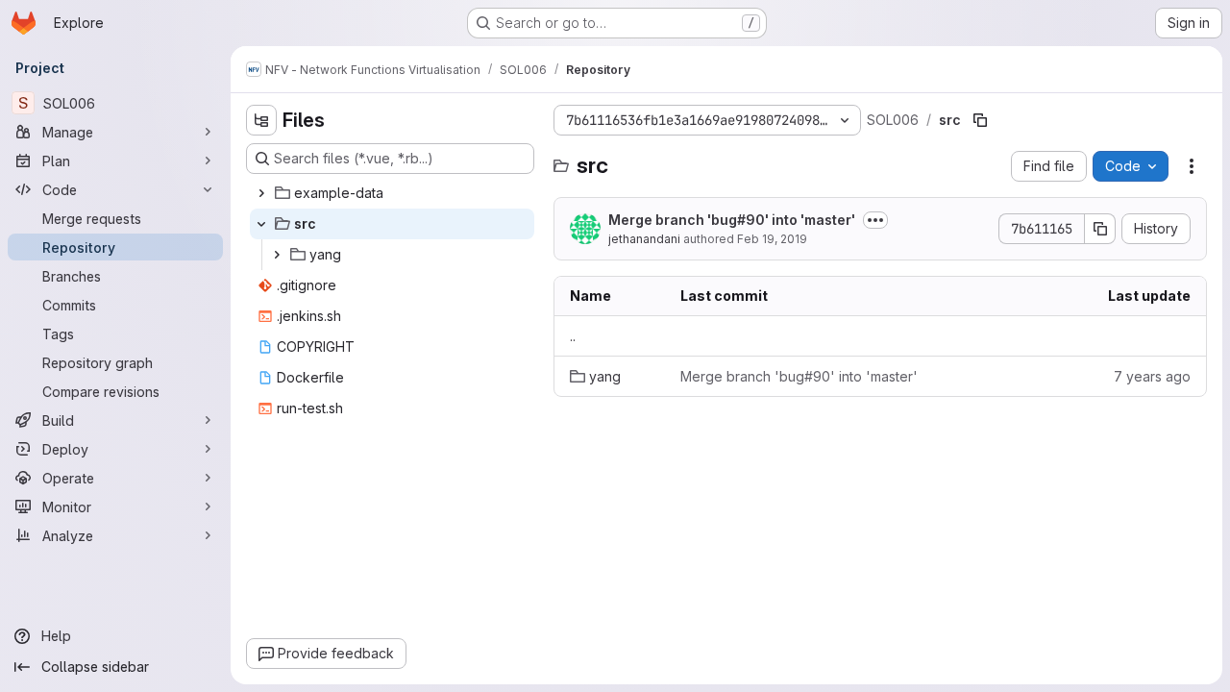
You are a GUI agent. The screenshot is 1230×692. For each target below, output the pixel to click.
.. (573, 336)
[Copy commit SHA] (1100, 228)
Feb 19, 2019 (772, 239)
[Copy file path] (980, 120)
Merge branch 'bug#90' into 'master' (731, 219)
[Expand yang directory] (276, 254)
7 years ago (1152, 376)
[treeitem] (392, 193)
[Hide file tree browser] (261, 120)
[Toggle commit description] (875, 220)
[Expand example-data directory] (261, 193)
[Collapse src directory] (261, 223)
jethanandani (644, 239)
